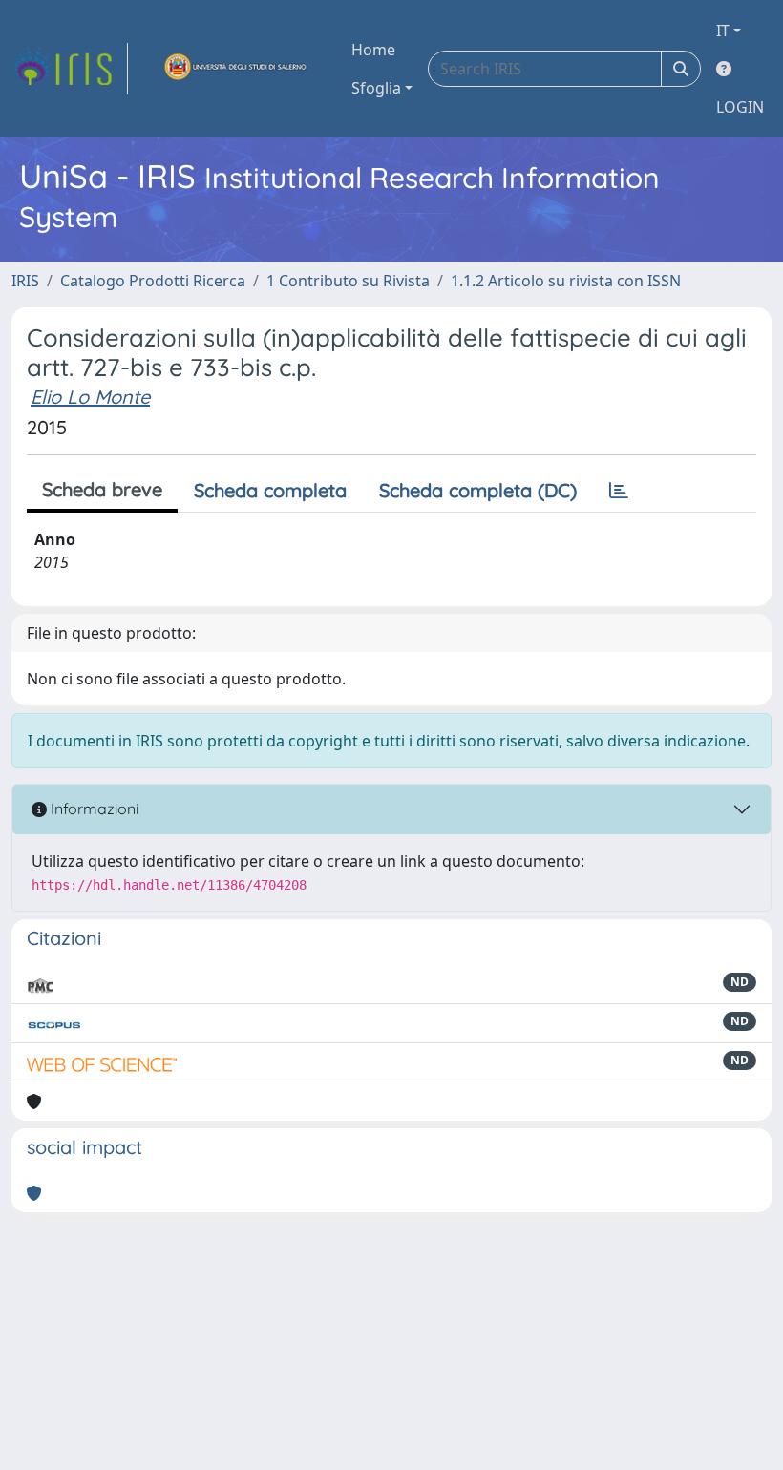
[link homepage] (69, 68)
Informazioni (92, 808)
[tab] (619, 491)
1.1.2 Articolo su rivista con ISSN (566, 280)
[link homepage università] (235, 68)
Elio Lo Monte (90, 397)
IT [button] (723, 30)
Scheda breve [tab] (102, 489)
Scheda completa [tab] (270, 490)
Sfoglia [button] (376, 87)
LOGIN (740, 106)
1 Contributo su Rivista (348, 280)
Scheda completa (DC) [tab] (478, 490)
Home (373, 49)
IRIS (25, 280)
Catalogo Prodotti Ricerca (152, 280)
